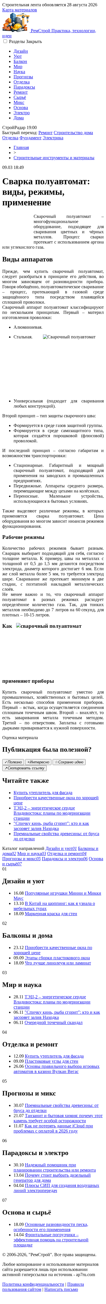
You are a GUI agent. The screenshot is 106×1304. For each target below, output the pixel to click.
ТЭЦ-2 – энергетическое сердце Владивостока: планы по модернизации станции (52, 813)
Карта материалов (19, 9)
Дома (19, 117)
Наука (19, 71)
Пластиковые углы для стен (51, 1061)
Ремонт (21, 92)
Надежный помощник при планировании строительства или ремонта (55, 1167)
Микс (19, 102)
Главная (21, 147)
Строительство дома (73, 132)
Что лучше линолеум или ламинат (58, 962)
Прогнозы (23, 76)
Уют (18, 56)
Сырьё (20, 97)
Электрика (53, 137)
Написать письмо (61, 1289)
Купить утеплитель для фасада (43, 792)
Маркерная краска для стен (51, 913)
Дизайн (21, 51)
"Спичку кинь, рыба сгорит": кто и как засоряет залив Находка (51, 826)
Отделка (22, 81)
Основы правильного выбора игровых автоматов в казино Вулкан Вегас (56, 1069)
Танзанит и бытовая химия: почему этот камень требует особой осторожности (58, 1118)
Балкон (20, 61)
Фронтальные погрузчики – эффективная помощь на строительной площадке (51, 1239)
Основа (21, 107)
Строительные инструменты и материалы (54, 157)
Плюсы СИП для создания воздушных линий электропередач (56, 1188)
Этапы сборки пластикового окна (57, 957)
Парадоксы (24, 87)
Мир (18, 66)
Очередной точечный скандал (54, 1022)
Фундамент (31, 137)
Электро (22, 112)
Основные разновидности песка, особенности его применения (51, 1227)
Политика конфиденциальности (33, 1284)
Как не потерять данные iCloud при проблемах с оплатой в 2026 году (53, 1128)
